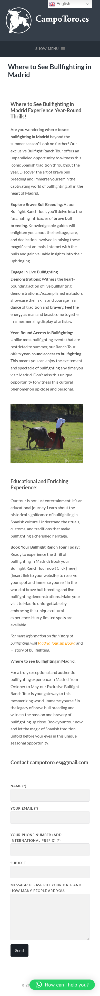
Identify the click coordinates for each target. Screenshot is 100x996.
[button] (62, 985)
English (62, 4)
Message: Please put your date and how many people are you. (46, 888)
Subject (18, 863)
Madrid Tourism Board (56, 642)
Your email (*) (24, 808)
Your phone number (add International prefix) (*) (36, 838)
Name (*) (18, 786)
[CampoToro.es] (50, 20)
